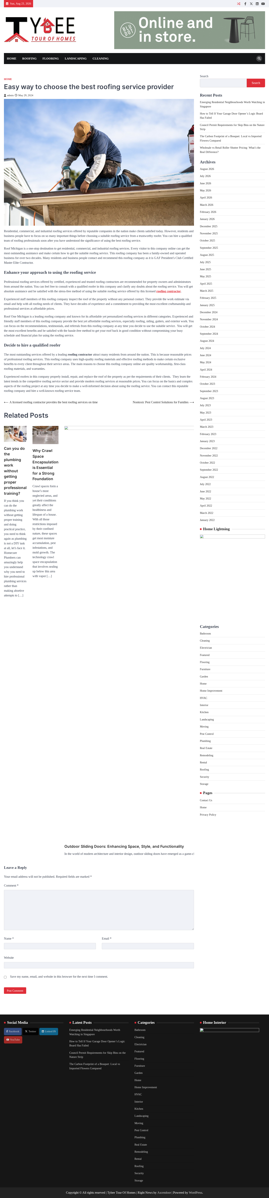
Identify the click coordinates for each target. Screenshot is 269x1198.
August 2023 (207, 398)
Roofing (29, 58)
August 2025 (207, 254)
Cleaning (101, 58)
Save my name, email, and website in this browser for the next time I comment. (59, 976)
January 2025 (207, 305)
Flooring (51, 58)
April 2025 (206, 283)
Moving (204, 726)
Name (9, 938)
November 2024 (209, 319)
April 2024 (206, 369)
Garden (204, 676)
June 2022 (205, 491)
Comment (11, 885)
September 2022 (209, 469)
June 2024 (205, 355)
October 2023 (207, 383)
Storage (204, 783)
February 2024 (208, 376)
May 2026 (205, 190)
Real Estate (206, 748)
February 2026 (208, 211)
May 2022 (205, 498)
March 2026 (206, 204)
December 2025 (208, 226)
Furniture (205, 669)
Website (9, 957)
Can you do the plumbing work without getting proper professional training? (15, 471)
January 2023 (207, 441)
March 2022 (206, 512)
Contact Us (206, 800)
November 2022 (209, 455)
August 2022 (207, 477)
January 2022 (207, 520)
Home (11, 58)
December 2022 (208, 448)
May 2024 (205, 362)
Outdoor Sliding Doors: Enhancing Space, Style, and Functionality (124, 846)
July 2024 (205, 348)
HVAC (203, 698)
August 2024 (207, 340)
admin (10, 95)
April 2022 (206, 505)
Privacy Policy (208, 814)
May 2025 (205, 276)
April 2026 (206, 197)
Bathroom (205, 633)
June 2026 (205, 183)
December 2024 (208, 312)
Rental (203, 762)
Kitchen (204, 712)
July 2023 (205, 405)
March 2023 (206, 426)
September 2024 (209, 333)
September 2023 (209, 391)
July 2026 (205, 176)
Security (204, 776)
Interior (204, 705)
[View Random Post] (238, 3)
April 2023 (206, 419)
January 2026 (207, 219)
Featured (205, 655)
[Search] (259, 58)
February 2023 (208, 434)
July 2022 (205, 484)
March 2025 (206, 290)
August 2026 (207, 168)
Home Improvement (211, 690)
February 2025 (208, 297)
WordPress (195, 1192)
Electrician (206, 647)
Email (106, 938)
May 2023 (205, 412)
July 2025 (205, 262)
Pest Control (207, 733)
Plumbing (205, 740)
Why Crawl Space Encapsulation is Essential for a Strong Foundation (45, 464)
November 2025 (209, 233)
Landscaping (76, 58)
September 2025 (209, 247)
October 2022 (207, 462)
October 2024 (207, 326)
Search (204, 76)
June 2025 (205, 269)
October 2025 (207, 240)
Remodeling (206, 755)
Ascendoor (164, 1192)
